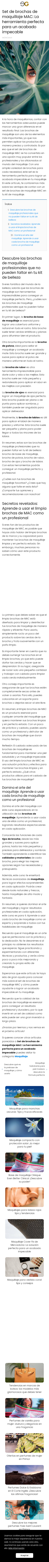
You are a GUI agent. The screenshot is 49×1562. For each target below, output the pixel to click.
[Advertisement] (24, 584)
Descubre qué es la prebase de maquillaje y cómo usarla (13, 1069)
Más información (16, 1548)
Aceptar (24, 1555)
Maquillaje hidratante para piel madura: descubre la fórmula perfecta (36, 1069)
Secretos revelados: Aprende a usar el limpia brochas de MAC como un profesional (24, 227)
